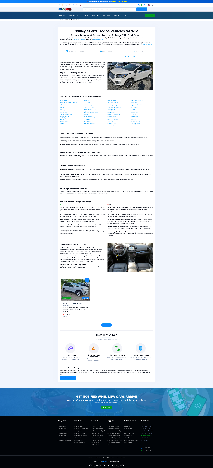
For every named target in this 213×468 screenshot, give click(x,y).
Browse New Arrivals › (119, 1)
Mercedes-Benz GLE (89, 123)
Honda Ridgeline (64, 118)
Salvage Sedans (79, 431)
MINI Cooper (134, 102)
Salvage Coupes (80, 433)
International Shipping (114, 431)
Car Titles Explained (114, 438)
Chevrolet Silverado (113, 102)
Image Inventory (96, 440)
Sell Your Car (150, 15)
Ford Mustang (111, 113)
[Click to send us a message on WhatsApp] (142, 5)
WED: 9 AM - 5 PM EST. (147, 431)
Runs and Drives (79, 438)
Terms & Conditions (108, 458)
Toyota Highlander (136, 104)
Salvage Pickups (63, 433)
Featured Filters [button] (73, 15)
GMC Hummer (111, 100)
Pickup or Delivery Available (76, 51)
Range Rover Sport (89, 106)
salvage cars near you (146, 44)
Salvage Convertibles (81, 435)
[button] (59, 5)
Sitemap (98, 458)
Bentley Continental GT (114, 114)
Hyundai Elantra (135, 116)
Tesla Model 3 (64, 121)
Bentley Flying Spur (89, 121)
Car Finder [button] (62, 15)
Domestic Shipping (113, 428)
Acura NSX (110, 121)
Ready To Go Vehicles (98, 426)
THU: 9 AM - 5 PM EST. (147, 433)
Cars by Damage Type (115, 440)
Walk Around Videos (97, 438)
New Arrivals (95, 433)
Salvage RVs (61, 438)
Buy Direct (128, 438)
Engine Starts (79, 440)
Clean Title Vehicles (97, 428)
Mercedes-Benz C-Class (91, 113)
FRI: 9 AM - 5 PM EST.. (147, 435)
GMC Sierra (134, 106)
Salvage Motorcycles (64, 440)
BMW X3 (133, 125)
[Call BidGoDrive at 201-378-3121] (139, 5)
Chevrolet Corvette (137, 100)
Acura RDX (110, 104)
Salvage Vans (62, 435)
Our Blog (90, 458)
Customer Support (107, 51)
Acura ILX (86, 104)
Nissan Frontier (111, 123)
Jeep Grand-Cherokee (114, 107)
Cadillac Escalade (89, 107)
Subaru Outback (112, 106)
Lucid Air (62, 123)
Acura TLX (134, 114)
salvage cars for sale (99, 40)
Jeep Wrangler (64, 113)
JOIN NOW (107, 407)
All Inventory (62, 426)
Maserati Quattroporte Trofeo (68, 102)
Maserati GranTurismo (90, 109)
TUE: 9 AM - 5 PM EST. (147, 428)
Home (61, 19)
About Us (116, 15)
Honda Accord (135, 121)
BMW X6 (133, 118)
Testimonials (129, 431)
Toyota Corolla (88, 111)
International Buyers (114, 433)
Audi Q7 (133, 109)
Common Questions (114, 426)
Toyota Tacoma (64, 104)
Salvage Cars (62, 428)
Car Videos (84, 15)
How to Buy (128, 435)
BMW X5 (109, 111)
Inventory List (96, 442)
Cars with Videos (80, 442)
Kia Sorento (87, 125)
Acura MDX (87, 120)
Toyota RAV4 (111, 109)
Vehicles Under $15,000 (98, 431)
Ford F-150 (134, 111)
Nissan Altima (63, 100)
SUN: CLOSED (144, 440)
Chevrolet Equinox (65, 106)
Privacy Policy (121, 458)
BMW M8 (62, 107)
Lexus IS (133, 120)
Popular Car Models (97, 435)
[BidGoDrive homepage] (65, 10)
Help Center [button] (106, 15)
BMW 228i (62, 109)
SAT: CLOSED (144, 438)
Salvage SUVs (62, 431)
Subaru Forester (64, 116)
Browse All (106, 325)
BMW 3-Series (64, 125)
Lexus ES (86, 114)
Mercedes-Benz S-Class (114, 118)
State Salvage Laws (114, 435)
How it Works (139, 51)
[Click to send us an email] (144, 5)
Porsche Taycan (112, 116)
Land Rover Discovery (66, 114)
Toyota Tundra (135, 123)
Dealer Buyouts (112, 445)
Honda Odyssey (112, 125)
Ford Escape (134, 113)
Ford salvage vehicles (79, 40)
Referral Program (130, 433)
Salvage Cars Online (114, 442)
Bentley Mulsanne (112, 120)
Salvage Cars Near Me (131, 440)
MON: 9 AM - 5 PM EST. (147, 426)
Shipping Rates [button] (95, 15)
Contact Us (125, 15)
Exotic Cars (78, 426)
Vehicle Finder (96, 445)
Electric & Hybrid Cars (81, 428)
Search (142, 9)
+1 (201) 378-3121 (148, 448)
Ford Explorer (63, 111)
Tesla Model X (88, 100)
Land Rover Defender (90, 118)
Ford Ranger (134, 107)
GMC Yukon (87, 102)
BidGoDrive (105, 461)
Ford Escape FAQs (130, 57)
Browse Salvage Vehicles (68, 378)
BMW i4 (62, 120)
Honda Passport (88, 116)
